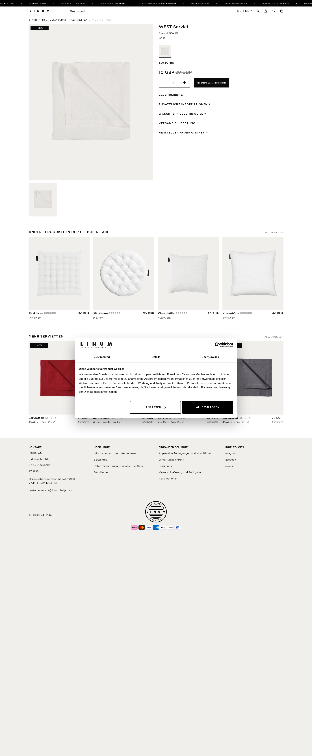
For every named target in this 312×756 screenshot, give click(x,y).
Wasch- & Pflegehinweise (181, 113)
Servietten (79, 19)
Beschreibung (171, 94)
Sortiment (78, 11)
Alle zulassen (208, 407)
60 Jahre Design (31, 3)
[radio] (165, 51)
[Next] (283, 281)
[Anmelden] (265, 11)
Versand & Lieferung (177, 123)
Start (33, 19)
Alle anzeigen (274, 232)
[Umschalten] (186, 95)
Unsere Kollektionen (66, 3)
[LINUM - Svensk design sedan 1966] (39, 11)
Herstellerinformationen (182, 132)
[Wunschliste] (273, 11)
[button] (244, 11)
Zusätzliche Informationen (183, 104)
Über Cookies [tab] (210, 356)
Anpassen (153, 407)
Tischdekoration (54, 19)
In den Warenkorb (211, 82)
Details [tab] (156, 356)
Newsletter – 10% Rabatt (106, 3)
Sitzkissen (42, 313)
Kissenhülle (173, 313)
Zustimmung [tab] (102, 356)
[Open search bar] (258, 11)
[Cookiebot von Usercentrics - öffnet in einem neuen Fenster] (217, 345)
